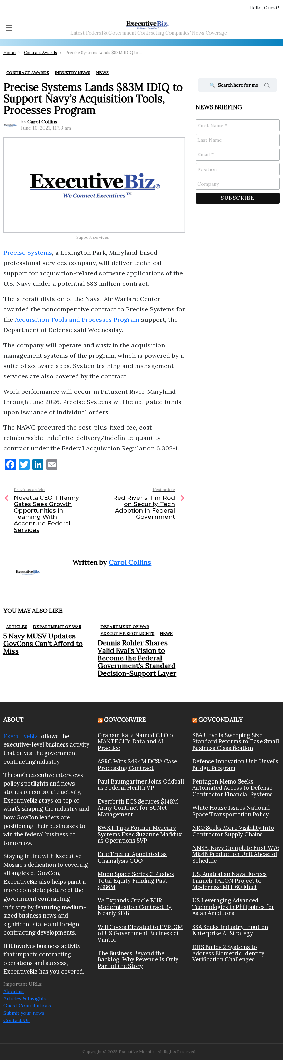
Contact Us (16, 1020)
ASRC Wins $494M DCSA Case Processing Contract (137, 764)
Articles (16, 626)
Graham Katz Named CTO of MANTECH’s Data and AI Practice (136, 741)
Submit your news (24, 1013)
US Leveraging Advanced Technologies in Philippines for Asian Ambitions (233, 906)
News (166, 633)
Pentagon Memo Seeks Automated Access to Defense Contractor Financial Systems (232, 787)
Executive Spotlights (127, 633)
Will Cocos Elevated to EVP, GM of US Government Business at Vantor (140, 933)
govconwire (125, 719)
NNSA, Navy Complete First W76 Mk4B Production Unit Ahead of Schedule (235, 854)
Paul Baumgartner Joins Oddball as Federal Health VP (141, 784)
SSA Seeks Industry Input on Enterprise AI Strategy (230, 930)
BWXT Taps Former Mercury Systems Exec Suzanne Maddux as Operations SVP (140, 834)
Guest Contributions (27, 1006)
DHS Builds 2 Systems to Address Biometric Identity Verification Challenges (228, 953)
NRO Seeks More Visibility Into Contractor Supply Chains (233, 831)
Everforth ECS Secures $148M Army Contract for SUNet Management (138, 807)
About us (13, 991)
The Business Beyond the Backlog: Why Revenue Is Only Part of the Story (138, 959)
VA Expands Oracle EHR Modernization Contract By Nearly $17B (135, 906)
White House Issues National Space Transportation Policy (231, 811)
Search (267, 87)
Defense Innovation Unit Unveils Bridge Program (235, 764)
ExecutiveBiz (20, 736)
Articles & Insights (25, 998)
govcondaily (220, 719)
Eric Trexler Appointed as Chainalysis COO (132, 857)
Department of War (57, 626)
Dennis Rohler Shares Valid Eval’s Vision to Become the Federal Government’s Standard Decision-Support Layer (137, 657)
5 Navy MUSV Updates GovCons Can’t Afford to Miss (43, 643)
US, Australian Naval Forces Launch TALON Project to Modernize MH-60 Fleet (229, 880)
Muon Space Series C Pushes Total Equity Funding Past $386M (136, 880)
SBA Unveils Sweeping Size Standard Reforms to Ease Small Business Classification (235, 741)
